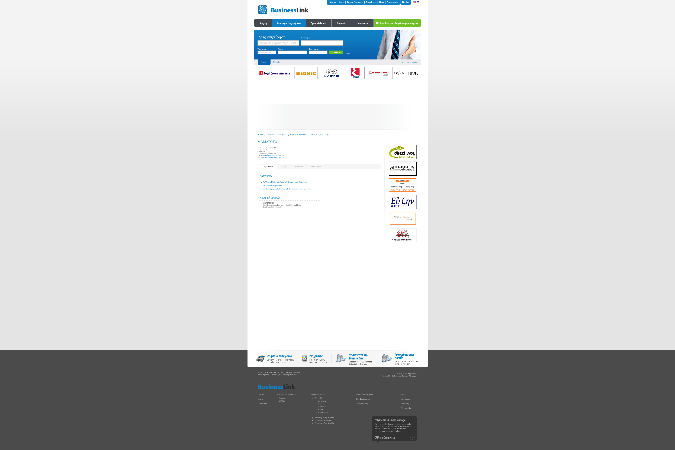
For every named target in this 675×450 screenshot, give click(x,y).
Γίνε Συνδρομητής (363, 399)
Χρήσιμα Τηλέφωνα (409, 62)
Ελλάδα (276, 62)
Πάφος (320, 409)
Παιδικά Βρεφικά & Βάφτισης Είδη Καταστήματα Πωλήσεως (287, 189)
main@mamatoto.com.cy (273, 155)
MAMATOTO (269, 203)
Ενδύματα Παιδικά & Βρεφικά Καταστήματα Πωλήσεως (285, 182)
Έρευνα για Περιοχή (323, 420)
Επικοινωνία (406, 408)
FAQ (402, 394)
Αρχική (260, 134)
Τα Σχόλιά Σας (362, 404)
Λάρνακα (322, 407)
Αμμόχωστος (323, 412)
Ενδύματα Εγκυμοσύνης (319, 134)
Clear (348, 53)
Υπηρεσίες (262, 404)
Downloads (405, 399)
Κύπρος (282, 398)
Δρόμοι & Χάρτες (318, 394)
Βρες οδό (318, 398)
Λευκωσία (322, 401)
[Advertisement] (337, 105)
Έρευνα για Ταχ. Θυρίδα (324, 423)
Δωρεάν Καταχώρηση (364, 394)
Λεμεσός (321, 404)
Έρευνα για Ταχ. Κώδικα (324, 418)
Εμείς (260, 399)
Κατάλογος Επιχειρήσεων (276, 134)
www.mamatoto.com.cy (274, 157)
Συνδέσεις (405, 404)
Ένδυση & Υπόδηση (298, 134)
